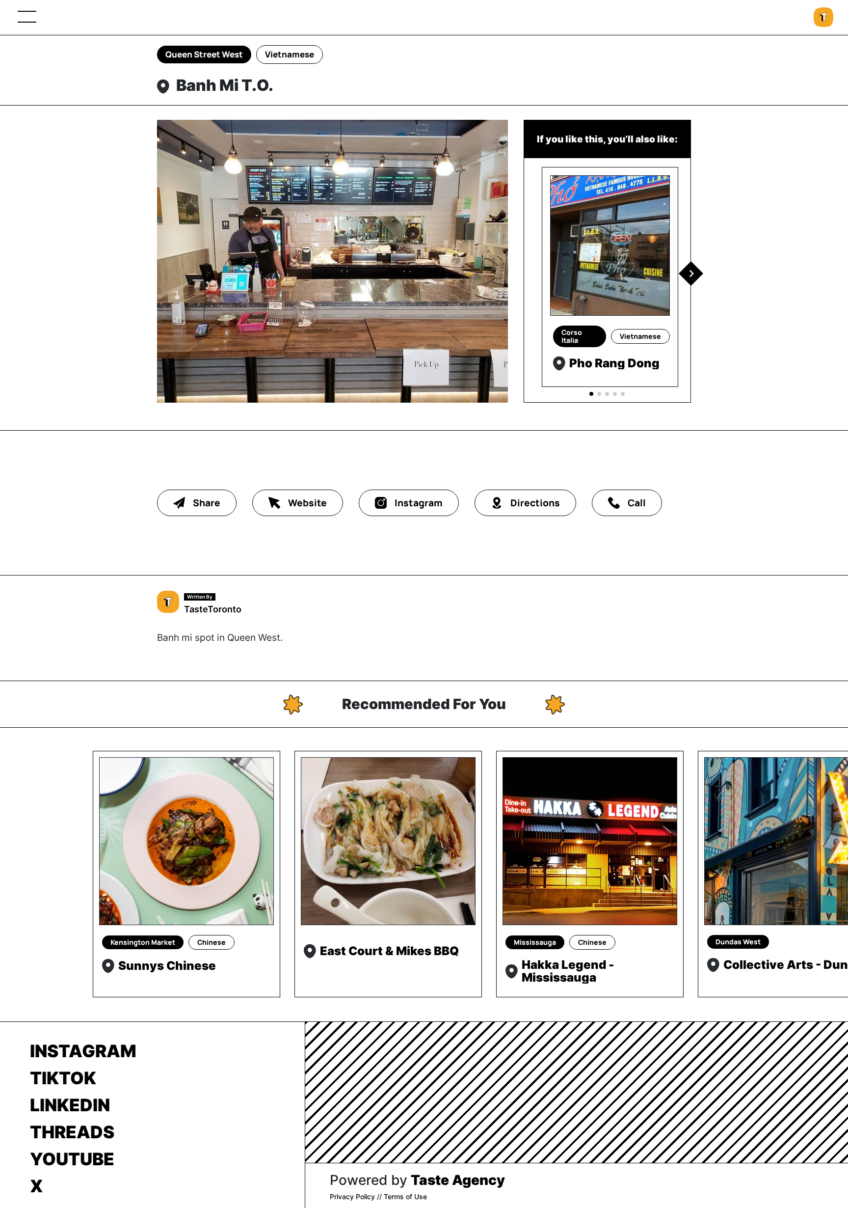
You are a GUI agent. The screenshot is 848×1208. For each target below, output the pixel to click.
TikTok (63, 1078)
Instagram (83, 1051)
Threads (72, 1132)
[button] (691, 273)
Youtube (72, 1159)
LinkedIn (70, 1105)
